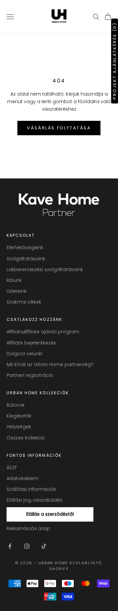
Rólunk (14, 280)
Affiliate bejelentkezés (31, 343)
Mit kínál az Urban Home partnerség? (50, 364)
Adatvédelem (22, 478)
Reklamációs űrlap (28, 528)
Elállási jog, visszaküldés (34, 500)
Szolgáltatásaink (26, 258)
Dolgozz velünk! (24, 353)
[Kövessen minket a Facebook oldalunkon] (10, 546)
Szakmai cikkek (24, 302)
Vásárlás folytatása (59, 128)
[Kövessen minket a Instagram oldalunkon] (27, 546)
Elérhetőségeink (25, 247)
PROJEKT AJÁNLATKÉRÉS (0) (114, 60)
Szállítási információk (31, 489)
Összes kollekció (26, 438)
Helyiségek (19, 426)
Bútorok (16, 405)
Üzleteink (17, 291)
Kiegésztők (19, 416)
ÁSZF (12, 467)
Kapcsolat (21, 235)
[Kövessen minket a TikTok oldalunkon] (44, 546)
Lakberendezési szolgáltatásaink (45, 269)
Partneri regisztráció (30, 375)
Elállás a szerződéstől (50, 514)
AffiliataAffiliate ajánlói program (43, 331)
